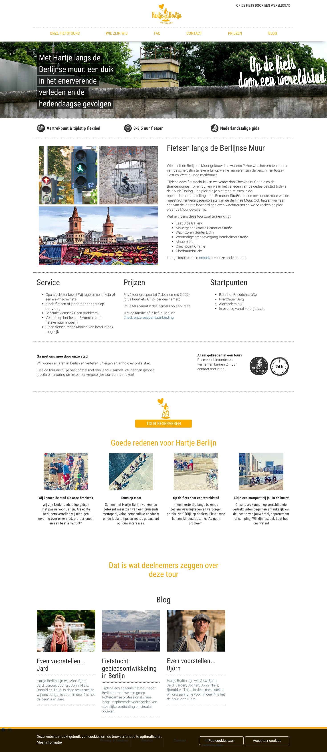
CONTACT (194, 33)
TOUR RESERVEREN (163, 423)
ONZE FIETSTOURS (65, 33)
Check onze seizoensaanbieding (148, 317)
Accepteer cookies (267, 740)
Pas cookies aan (221, 740)
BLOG (272, 33)
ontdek (204, 258)
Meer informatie (49, 742)
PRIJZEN (235, 33)
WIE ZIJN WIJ (117, 33)
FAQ (157, 33)
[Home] (163, 13)
